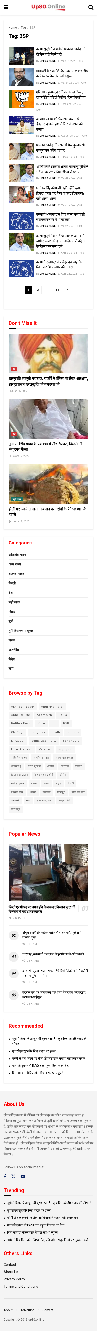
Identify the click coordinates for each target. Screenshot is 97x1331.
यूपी (11, 621)
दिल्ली (12, 583)
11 (57, 290)
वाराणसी (15, 800)
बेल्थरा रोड (17, 792)
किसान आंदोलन (19, 775)
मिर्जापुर (61, 792)
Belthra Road (21, 723)
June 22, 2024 (68, 157)
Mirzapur (18, 740)
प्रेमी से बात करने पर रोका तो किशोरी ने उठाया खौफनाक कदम (48, 1058)
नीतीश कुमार (18, 783)
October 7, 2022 (20, 456)
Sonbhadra (71, 740)
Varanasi (45, 749)
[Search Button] (90, 7)
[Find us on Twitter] (13, 1177)
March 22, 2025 (69, 82)
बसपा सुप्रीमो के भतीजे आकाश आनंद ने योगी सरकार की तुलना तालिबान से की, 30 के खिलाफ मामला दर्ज (61, 241)
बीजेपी (71, 783)
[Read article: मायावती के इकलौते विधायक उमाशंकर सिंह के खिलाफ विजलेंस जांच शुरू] (21, 77)
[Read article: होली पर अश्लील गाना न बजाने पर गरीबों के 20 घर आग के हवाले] (48, 484)
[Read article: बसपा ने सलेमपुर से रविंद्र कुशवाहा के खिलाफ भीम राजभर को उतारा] (21, 268)
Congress (37, 732)
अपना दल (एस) (64, 757)
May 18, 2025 (68, 61)
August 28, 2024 (70, 135)
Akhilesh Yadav (23, 706)
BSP (32, 27)
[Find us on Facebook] (5, 1177)
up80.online (48, 61)
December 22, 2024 (71, 104)
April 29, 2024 (68, 253)
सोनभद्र (15, 809)
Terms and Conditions (21, 1286)
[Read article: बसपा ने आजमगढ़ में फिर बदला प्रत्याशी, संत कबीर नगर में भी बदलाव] (21, 221)
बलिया (34, 783)
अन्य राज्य (15, 564)
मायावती (47, 792)
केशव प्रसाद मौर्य (43, 775)
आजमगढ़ (16, 766)
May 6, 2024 (67, 205)
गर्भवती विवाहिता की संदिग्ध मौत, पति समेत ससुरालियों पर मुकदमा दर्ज (47, 1240)
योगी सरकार (78, 792)
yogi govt (65, 749)
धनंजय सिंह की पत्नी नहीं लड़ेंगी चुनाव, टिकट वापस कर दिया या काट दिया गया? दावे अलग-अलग (60, 193)
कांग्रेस (65, 766)
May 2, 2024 (67, 226)
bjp (54, 723)
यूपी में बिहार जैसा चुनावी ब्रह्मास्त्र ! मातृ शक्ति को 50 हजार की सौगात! (49, 1203)
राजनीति (14, 650)
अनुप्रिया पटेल (41, 757)
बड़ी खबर (17, 499)
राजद (12, 640)
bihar (41, 723)
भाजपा (33, 792)
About (8, 1310)
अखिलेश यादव (17, 555)
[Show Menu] (6, 7)
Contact (10, 1265)
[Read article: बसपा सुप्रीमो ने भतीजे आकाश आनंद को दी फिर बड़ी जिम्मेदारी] (21, 56)
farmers (73, 732)
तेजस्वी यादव (16, 574)
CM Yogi (17, 732)
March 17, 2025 (20, 521)
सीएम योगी (64, 800)
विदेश (12, 659)
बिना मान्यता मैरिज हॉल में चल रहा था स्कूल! (37, 1073)
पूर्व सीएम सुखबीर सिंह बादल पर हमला (34, 1051)
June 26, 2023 (19, 391)
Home (13, 27)
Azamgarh (44, 715)
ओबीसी (50, 766)
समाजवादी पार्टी (44, 800)
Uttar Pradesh (21, 749)
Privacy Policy (14, 1279)
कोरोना (63, 775)
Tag (23, 27)
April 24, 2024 (68, 273)
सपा (11, 668)
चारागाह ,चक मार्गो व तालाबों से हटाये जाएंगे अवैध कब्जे (53, 954)
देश (14, 368)
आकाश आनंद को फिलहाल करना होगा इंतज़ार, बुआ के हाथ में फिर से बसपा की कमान (59, 124)
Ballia (63, 715)
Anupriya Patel (52, 706)
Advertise (27, 1310)
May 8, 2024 (67, 178)
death (55, 732)
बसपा (46, 783)
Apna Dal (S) (20, 715)
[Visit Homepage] (48, 7)
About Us (11, 1272)
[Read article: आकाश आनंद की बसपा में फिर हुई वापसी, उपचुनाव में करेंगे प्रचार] (21, 152)
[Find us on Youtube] (23, 1177)
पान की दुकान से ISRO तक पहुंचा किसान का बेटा (40, 1066)
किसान (78, 766)
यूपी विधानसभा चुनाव (21, 631)
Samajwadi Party (43, 740)
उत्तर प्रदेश (34, 766)
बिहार (12, 612)
